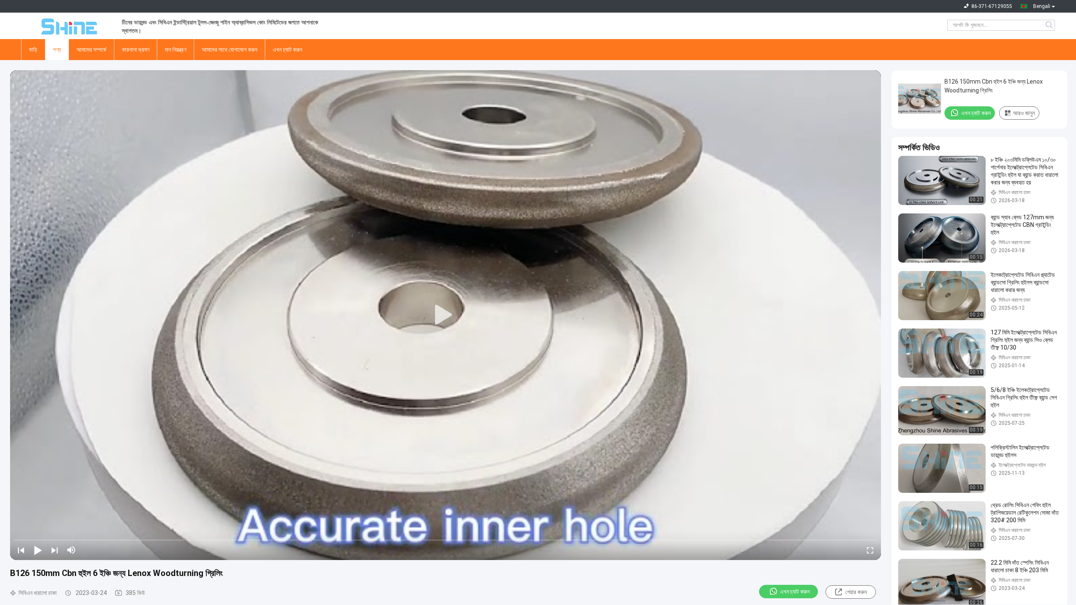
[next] (54, 550)
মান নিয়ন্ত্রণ (175, 49)
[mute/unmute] (71, 550)
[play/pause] (37, 550)
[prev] (21, 550)
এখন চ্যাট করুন (287, 49)
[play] (445, 315)
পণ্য (57, 49)
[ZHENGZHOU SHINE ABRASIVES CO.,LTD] (67, 25)
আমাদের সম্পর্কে (91, 49)
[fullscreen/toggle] (870, 550)
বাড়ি (33, 49)
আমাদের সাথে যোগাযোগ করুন (229, 49)
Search (1049, 25)
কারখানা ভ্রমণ (135, 49)
